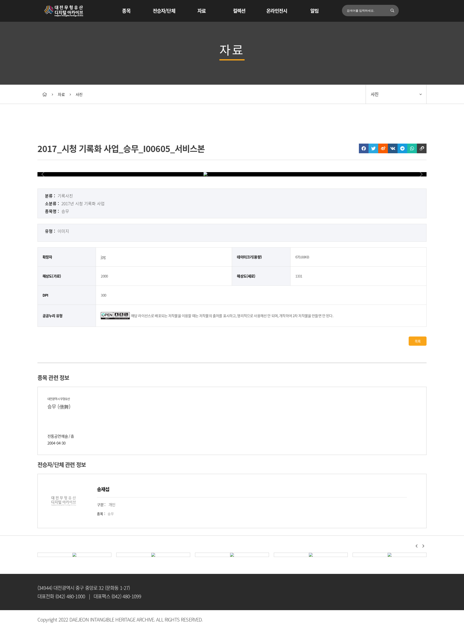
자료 (201, 10)
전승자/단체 (164, 10)
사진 (79, 94)
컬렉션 (239, 10)
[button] (416, 546)
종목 (126, 10)
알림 (314, 10)
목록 (417, 341)
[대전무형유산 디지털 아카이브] (63, 15)
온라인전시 (276, 10)
